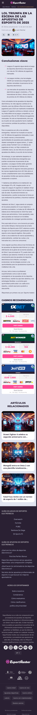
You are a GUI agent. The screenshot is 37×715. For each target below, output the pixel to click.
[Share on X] (4, 34)
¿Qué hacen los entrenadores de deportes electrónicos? (18, 567)
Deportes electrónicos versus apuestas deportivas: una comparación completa (17, 561)
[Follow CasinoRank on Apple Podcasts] (30, 647)
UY (17, 653)
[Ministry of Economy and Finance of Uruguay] (22, 672)
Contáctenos (18, 595)
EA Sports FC (18, 534)
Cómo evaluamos (18, 598)
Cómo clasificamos (18, 602)
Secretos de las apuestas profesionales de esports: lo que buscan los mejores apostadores (18, 574)
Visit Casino (18, 325)
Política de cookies (26, 710)
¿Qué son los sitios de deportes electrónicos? (14, 551)
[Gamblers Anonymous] (19, 678)
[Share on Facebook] (9, 34)
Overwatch (18, 519)
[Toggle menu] (3, 3)
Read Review (18, 329)
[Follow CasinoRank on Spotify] (25, 647)
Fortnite (18, 523)
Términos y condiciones (11, 710)
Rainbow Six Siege (18, 530)
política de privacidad (18, 606)
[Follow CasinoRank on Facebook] (6, 647)
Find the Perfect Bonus (18, 556)
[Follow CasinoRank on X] (16, 647)
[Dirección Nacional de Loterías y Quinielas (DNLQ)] (10, 672)
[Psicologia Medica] (11, 678)
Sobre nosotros (18, 591)
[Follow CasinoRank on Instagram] (11, 647)
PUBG (18, 526)
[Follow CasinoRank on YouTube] (20, 647)
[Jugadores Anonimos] (30, 672)
